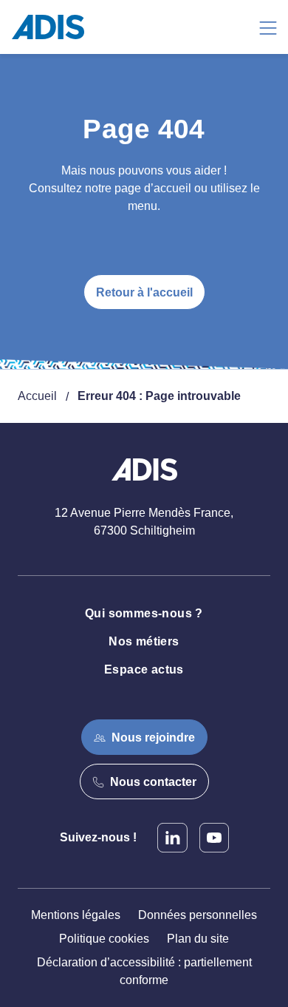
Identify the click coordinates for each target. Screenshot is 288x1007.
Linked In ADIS (172, 837)
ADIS (144, 478)
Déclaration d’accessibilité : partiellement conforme (144, 971)
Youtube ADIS (214, 837)
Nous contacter (153, 782)
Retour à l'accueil (144, 292)
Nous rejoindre (153, 737)
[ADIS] (54, 27)
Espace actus (144, 669)
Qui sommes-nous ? (144, 613)
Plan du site (198, 938)
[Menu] (267, 27)
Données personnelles (197, 915)
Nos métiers (144, 641)
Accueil (37, 396)
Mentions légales (75, 915)
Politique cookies (104, 938)
